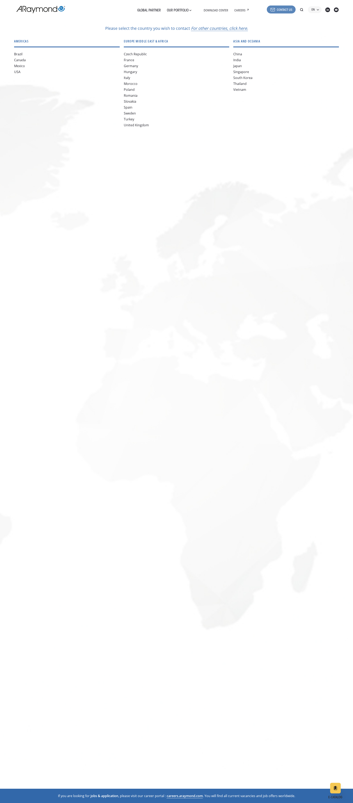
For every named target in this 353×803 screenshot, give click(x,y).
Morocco (130, 83)
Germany (131, 66)
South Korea (242, 78)
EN (313, 10)
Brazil (18, 54)
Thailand (240, 83)
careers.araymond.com (185, 796)
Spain (128, 107)
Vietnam (239, 89)
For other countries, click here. (219, 28)
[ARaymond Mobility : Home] (38, 9)
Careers (240, 10)
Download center (216, 10)
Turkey (129, 119)
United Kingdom (136, 125)
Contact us (284, 10)
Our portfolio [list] (178, 10)
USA (17, 72)
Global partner (149, 10)
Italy (127, 78)
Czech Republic (135, 54)
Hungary (130, 72)
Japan (237, 66)
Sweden (130, 113)
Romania (130, 95)
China (237, 54)
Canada (20, 60)
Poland (129, 89)
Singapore (241, 72)
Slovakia (130, 101)
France (129, 60)
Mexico (19, 66)
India (237, 60)
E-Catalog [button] (335, 797)
